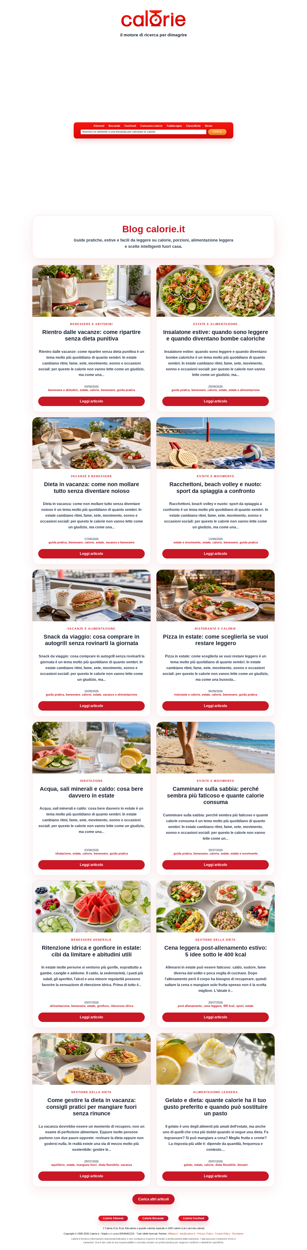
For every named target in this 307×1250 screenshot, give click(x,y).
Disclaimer (238, 1233)
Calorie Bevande (153, 1218)
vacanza (126, 1165)
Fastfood (130, 126)
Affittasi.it (173, 1233)
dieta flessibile (109, 1165)
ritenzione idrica (122, 1006)
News (208, 126)
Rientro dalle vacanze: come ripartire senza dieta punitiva (91, 335)
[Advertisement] (153, 75)
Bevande (114, 126)
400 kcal (228, 1006)
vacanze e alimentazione (120, 694)
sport (239, 1006)
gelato (188, 1165)
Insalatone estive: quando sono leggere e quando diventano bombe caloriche (215, 335)
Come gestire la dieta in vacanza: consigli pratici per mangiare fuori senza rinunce (91, 1106)
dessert (242, 1165)
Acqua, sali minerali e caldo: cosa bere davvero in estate (91, 792)
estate (84, 390)
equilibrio (58, 1165)
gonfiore (103, 1006)
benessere (108, 390)
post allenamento (190, 1006)
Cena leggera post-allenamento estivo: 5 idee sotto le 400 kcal (215, 951)
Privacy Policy (205, 1233)
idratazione (63, 853)
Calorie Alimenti (113, 1218)
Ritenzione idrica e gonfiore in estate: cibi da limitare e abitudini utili (91, 951)
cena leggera (212, 1006)
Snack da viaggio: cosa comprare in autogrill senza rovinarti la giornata (91, 639)
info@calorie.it (187, 1233)
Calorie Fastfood (193, 1218)
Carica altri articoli (153, 1199)
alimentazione (59, 1006)
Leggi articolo (91, 401)
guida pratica (126, 390)
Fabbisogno (174, 126)
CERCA (217, 131)
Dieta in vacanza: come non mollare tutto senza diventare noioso (91, 487)
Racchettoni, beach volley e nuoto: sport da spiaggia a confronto (215, 487)
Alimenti (98, 126)
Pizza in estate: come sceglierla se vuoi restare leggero (215, 639)
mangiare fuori (86, 1165)
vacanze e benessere (120, 542)
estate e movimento (187, 542)
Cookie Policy (222, 1233)
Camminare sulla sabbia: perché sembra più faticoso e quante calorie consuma (215, 795)
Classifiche (193, 126)
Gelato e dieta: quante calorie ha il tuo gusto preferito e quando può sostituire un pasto (216, 1106)
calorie (94, 390)
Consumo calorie (151, 126)
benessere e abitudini (63, 390)
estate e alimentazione (244, 390)
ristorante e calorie (187, 694)
